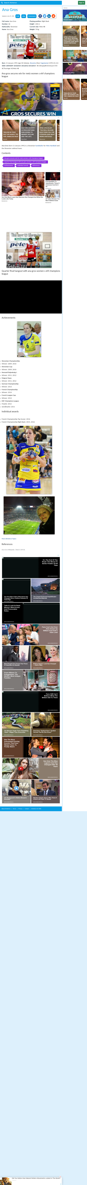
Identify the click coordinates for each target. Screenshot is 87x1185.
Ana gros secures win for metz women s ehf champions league (23, 158)
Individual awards (23, 165)
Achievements (8, 165)
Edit (17, 16)
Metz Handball (51, 146)
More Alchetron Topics (9, 514)
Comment (32, 16)
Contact (27, 1030)
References (36, 165)
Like (23, 16)
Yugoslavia (44, 63)
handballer (39, 146)
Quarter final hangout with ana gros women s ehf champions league (25, 162)
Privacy (20, 1030)
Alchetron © (36, 1030)
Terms (14, 1030)
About (6, 1030)
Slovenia (33, 63)
